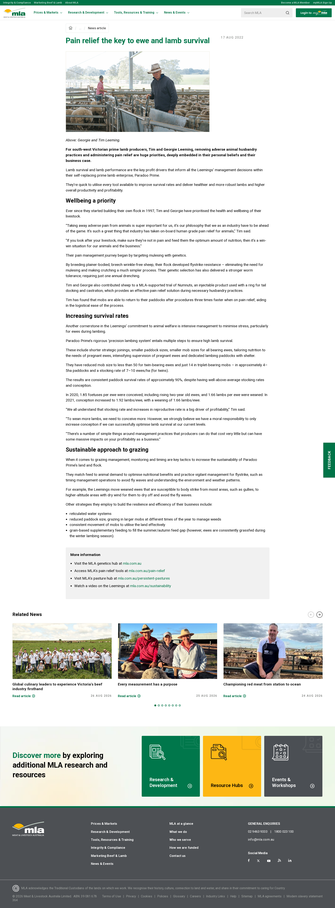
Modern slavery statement (305, 896)
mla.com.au (132, 563)
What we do (178, 832)
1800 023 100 (284, 831)
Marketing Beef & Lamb (48, 2)
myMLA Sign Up (322, 2)
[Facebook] (249, 860)
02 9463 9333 (257, 831)
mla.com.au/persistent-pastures (144, 578)
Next (319, 615)
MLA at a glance (181, 824)
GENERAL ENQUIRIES (264, 824)
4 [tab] (166, 705)
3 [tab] (162, 705)
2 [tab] (159, 705)
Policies (162, 896)
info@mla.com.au (261, 839)
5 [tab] (169, 705)
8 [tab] (180, 705)
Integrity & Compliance (17, 2)
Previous (311, 615)
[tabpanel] (62, 660)
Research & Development (110, 832)
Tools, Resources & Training (112, 840)
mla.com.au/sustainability (150, 586)
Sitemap (247, 896)
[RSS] (279, 860)
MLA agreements (269, 896)
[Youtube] (268, 861)
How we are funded (184, 848)
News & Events (102, 864)
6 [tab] (173, 705)
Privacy (131, 896)
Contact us (177, 856)
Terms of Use (111, 896)
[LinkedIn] (289, 860)
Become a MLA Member (295, 2)
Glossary (179, 896)
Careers (195, 896)
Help (233, 896)
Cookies (146, 896)
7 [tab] (176, 705)
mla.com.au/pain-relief (147, 571)
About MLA (71, 2)
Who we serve (180, 840)
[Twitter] (258, 861)
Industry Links (215, 896)
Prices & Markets (104, 824)
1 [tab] (155, 705)
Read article (21, 696)
